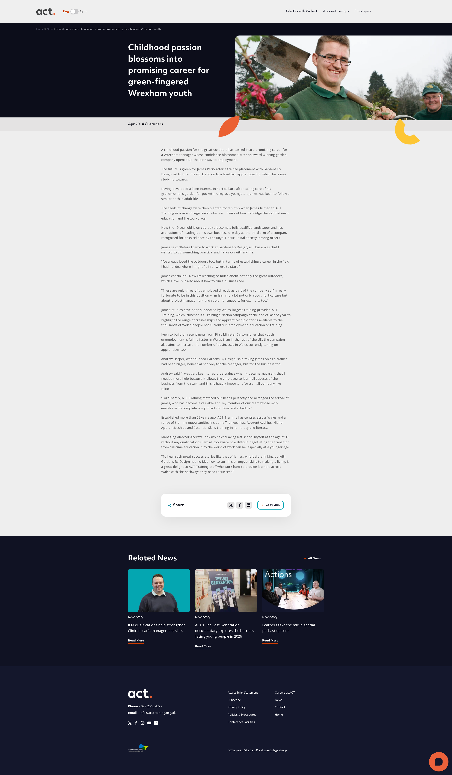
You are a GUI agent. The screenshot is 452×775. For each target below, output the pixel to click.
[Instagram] (142, 724)
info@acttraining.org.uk (157, 713)
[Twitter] (130, 723)
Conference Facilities (241, 722)
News (50, 29)
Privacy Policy (236, 707)
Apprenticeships (336, 11)
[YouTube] (149, 724)
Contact (280, 707)
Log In (386, 12)
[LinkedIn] (156, 724)
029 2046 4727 (151, 706)
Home (40, 29)
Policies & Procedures (242, 715)
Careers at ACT (285, 692)
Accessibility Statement (243, 692)
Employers (363, 11)
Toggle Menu (410, 11)
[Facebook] (136, 724)
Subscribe (234, 700)
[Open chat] (438, 761)
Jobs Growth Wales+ (301, 11)
